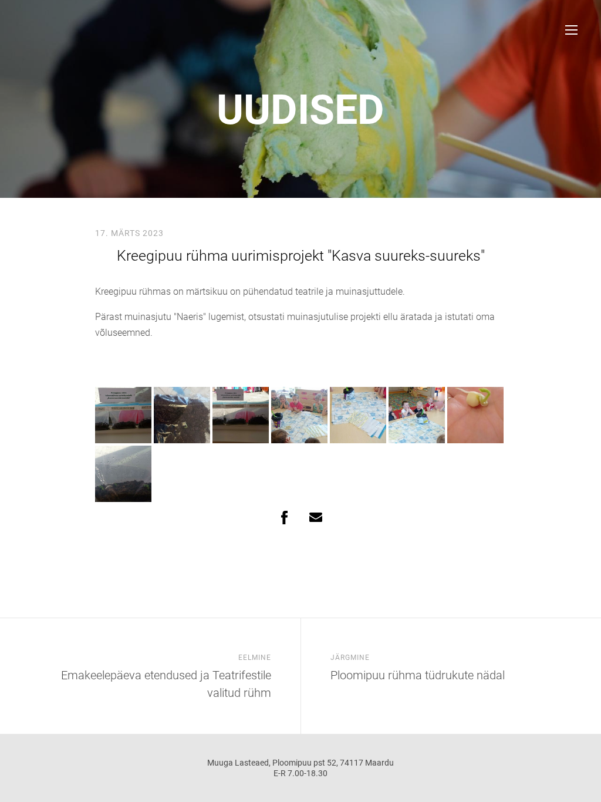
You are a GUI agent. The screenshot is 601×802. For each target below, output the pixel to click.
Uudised (300, 110)
